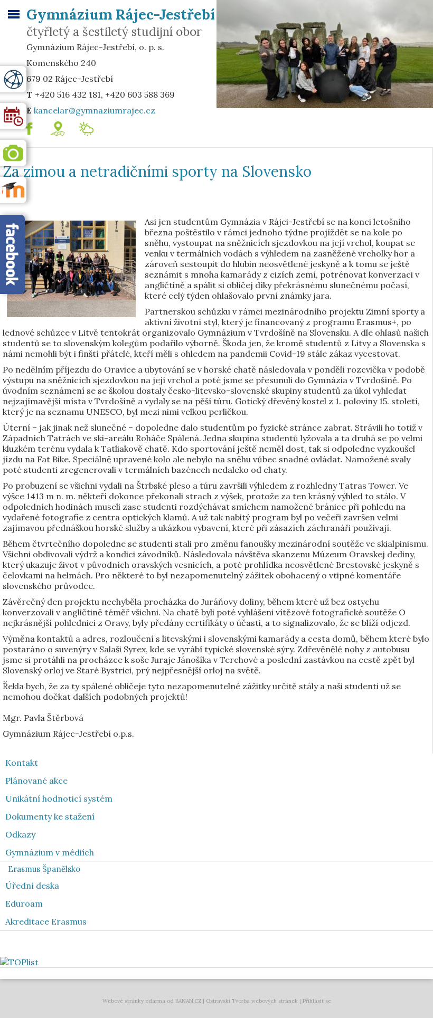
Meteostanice (113, 126)
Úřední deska (32, 885)
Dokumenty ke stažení (50, 816)
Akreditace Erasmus (46, 921)
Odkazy (20, 834)
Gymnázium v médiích (49, 852)
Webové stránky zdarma (133, 1000)
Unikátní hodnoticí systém (58, 798)
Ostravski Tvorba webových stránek (252, 1000)
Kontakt (21, 762)
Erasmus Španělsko (44, 869)
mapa (69, 126)
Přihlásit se (317, 1000)
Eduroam (24, 903)
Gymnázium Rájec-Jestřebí (120, 14)
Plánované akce (36, 780)
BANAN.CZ (188, 1000)
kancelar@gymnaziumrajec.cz (94, 110)
